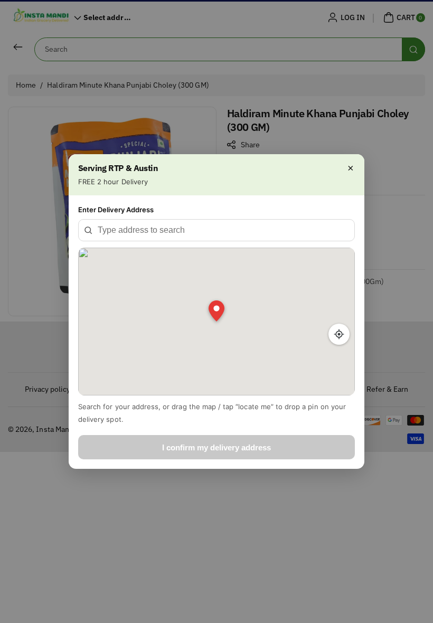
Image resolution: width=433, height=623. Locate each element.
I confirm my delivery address (216, 447)
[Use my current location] (339, 334)
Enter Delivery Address (116, 209)
